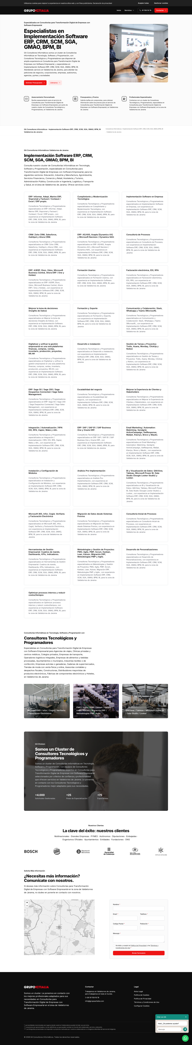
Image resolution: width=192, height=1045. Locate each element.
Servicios (128, 10)
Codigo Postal (119, 924)
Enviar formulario (138, 953)
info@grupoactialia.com (94, 1001)
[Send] (185, 1029)
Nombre (116, 904)
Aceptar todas (143, 3)
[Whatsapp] (185, 1038)
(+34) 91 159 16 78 (92, 997)
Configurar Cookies (141, 1006)
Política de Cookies (141, 995)
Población (144, 924)
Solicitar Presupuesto (34, 83)
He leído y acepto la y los (137, 947)
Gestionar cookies (161, 3)
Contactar (160, 10)
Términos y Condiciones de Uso (146, 1002)
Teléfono (144, 914)
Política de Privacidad (138, 945)
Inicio (119, 10)
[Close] (186, 1017)
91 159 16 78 (146, 10)
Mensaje (117, 933)
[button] (59, 927)
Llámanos (54, 83)
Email (115, 914)
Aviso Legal (138, 991)
